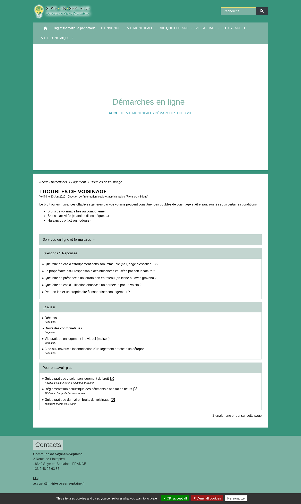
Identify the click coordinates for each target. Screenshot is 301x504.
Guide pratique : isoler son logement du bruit (79, 378)
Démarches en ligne (173, 113)
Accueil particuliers (53, 182)
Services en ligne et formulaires (67, 239)
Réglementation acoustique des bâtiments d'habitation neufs (91, 389)
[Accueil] (66, 11)
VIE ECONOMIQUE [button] (56, 38)
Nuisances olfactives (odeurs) (69, 220)
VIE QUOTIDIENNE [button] (175, 28)
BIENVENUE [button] (111, 28)
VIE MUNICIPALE (139, 113)
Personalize (236, 498)
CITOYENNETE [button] (235, 28)
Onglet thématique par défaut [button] (74, 28)
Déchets (51, 318)
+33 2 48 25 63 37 (46, 468)
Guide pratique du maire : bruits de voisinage (80, 399)
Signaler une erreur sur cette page (237, 415)
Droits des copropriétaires (63, 328)
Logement (79, 182)
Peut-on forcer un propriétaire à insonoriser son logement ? (87, 292)
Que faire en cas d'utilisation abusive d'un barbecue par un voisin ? (93, 285)
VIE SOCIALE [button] (206, 28)
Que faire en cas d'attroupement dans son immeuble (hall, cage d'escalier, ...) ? (101, 264)
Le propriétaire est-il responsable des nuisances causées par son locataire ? (100, 271)
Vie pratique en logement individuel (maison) (77, 338)
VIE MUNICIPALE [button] (140, 28)
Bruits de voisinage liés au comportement (77, 211)
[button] (45, 29)
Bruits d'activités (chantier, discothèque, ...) (78, 216)
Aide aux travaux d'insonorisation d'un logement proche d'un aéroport (94, 349)
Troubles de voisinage (106, 182)
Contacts (48, 444)
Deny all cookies (208, 498)
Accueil (116, 113)
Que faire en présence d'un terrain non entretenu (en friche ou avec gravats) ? (100, 278)
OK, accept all (176, 498)
